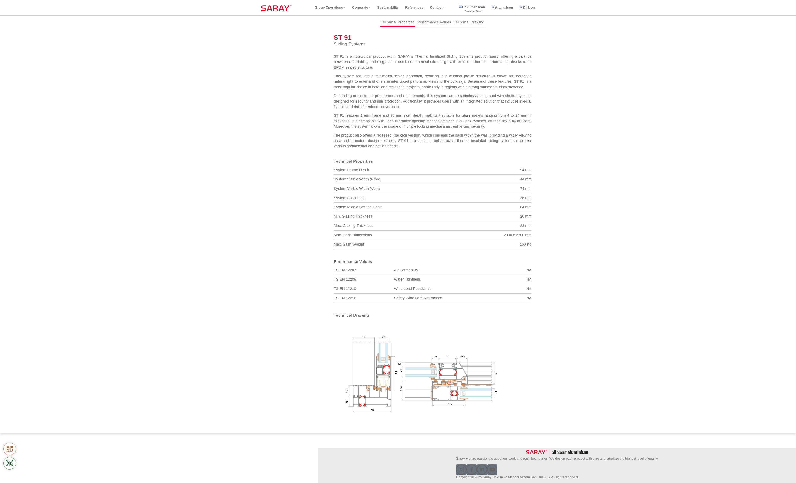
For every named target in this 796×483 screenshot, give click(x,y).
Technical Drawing (469, 22)
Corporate (360, 7)
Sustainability (388, 7)
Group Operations (329, 7)
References (414, 7)
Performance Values (434, 22)
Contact (436, 7)
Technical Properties (398, 22)
